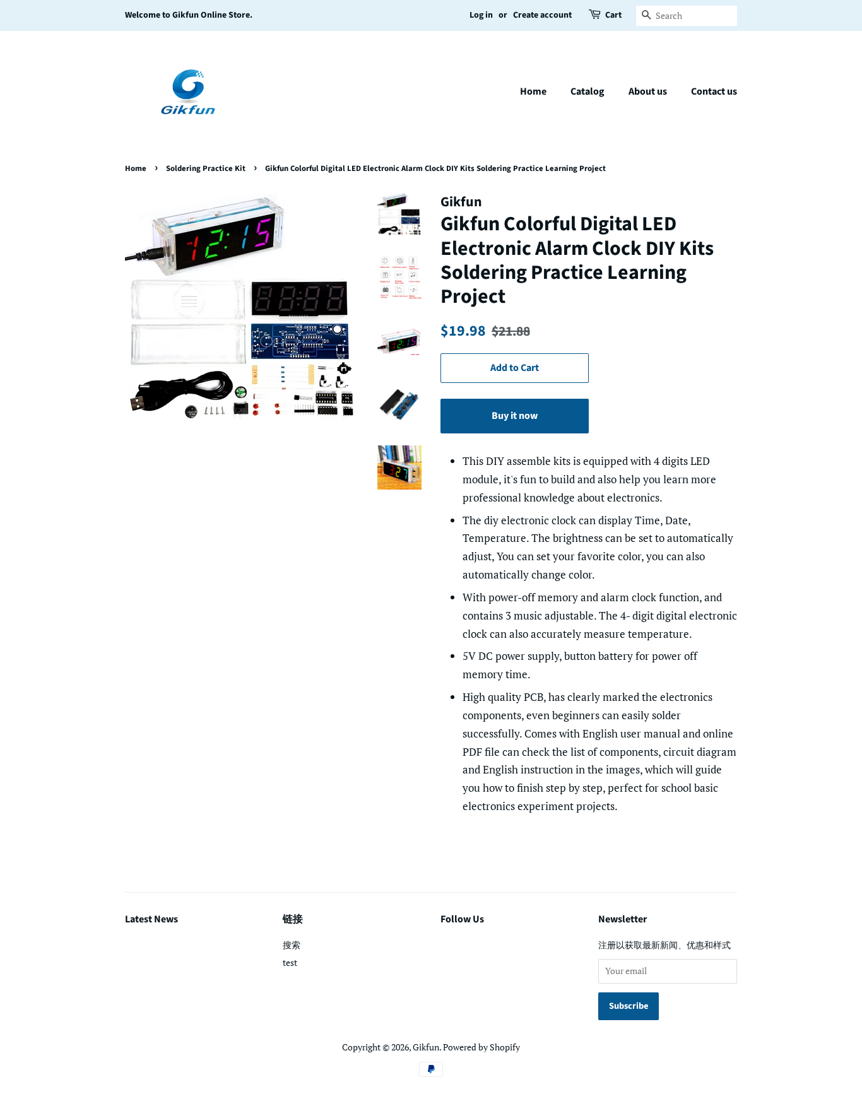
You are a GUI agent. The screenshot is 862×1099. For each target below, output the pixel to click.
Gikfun (426, 1047)
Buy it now (515, 416)
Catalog (587, 91)
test (290, 962)
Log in (481, 15)
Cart (613, 15)
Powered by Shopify (481, 1047)
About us (648, 91)
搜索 (291, 945)
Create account (542, 15)
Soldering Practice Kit (205, 168)
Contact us (714, 91)
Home (533, 91)
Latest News (151, 919)
